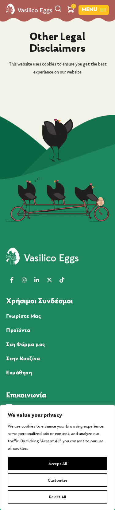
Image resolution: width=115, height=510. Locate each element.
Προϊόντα (18, 330)
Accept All (57, 463)
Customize (57, 480)
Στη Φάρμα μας (25, 344)
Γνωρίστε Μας (23, 316)
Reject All (57, 496)
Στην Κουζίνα (23, 358)
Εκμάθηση (19, 372)
